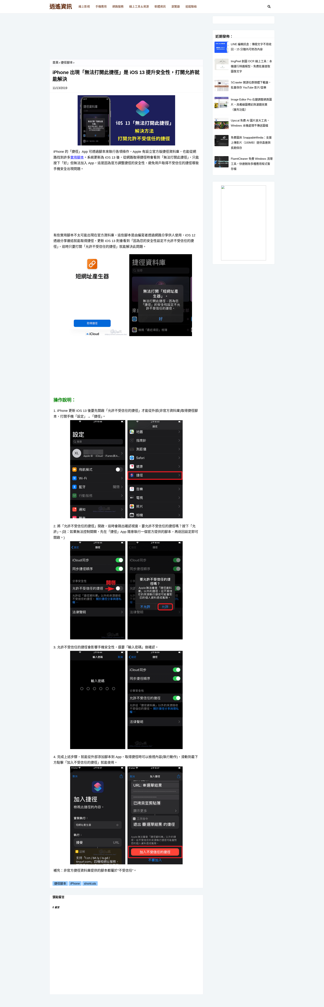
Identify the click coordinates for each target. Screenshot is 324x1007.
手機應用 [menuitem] (101, 6)
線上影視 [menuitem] (84, 6)
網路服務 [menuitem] (118, 6)
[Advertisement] (126, 37)
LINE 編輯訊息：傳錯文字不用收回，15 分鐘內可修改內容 (251, 47)
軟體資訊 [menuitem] (160, 6)
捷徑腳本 (67, 62)
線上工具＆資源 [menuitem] (139, 6)
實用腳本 (77, 157)
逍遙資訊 (61, 6)
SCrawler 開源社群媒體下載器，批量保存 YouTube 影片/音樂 (251, 85)
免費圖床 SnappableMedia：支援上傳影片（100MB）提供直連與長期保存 (251, 142)
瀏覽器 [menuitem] (175, 6)
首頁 (55, 62)
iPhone (75, 883)
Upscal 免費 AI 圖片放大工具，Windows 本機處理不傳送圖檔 (250, 123)
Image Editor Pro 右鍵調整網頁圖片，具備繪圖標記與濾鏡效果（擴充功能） (251, 104)
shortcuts (90, 883)
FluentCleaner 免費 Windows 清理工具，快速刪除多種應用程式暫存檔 (252, 163)
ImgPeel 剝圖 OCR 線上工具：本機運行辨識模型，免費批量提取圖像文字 (251, 66)
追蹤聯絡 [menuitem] (191, 6)
